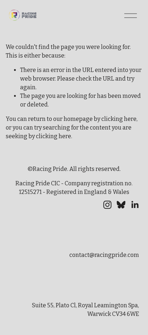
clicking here (119, 119)
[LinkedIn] (134, 204)
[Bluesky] (121, 204)
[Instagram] (107, 204)
